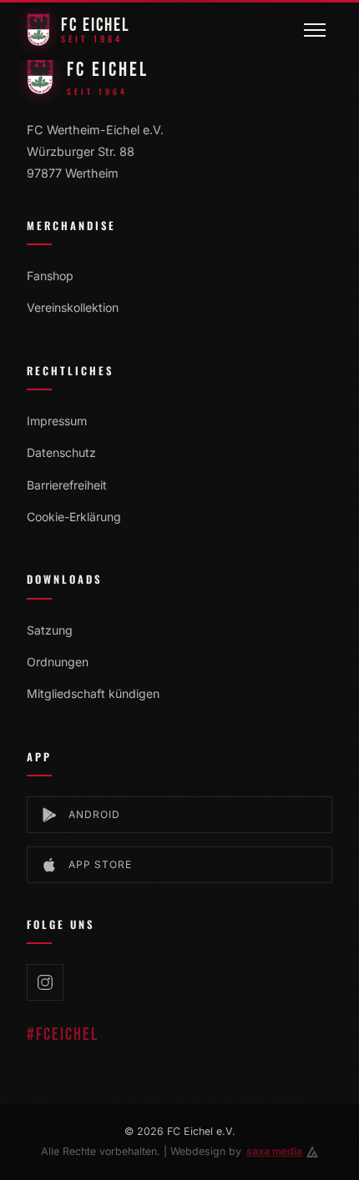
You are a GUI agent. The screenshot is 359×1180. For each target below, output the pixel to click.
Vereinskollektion (73, 307)
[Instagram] (45, 982)
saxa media (274, 1151)
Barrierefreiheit (67, 485)
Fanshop (50, 276)
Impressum (57, 421)
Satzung (50, 630)
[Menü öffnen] (314, 30)
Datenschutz (61, 452)
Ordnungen (57, 662)
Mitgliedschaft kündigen (93, 693)
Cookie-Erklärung (74, 517)
